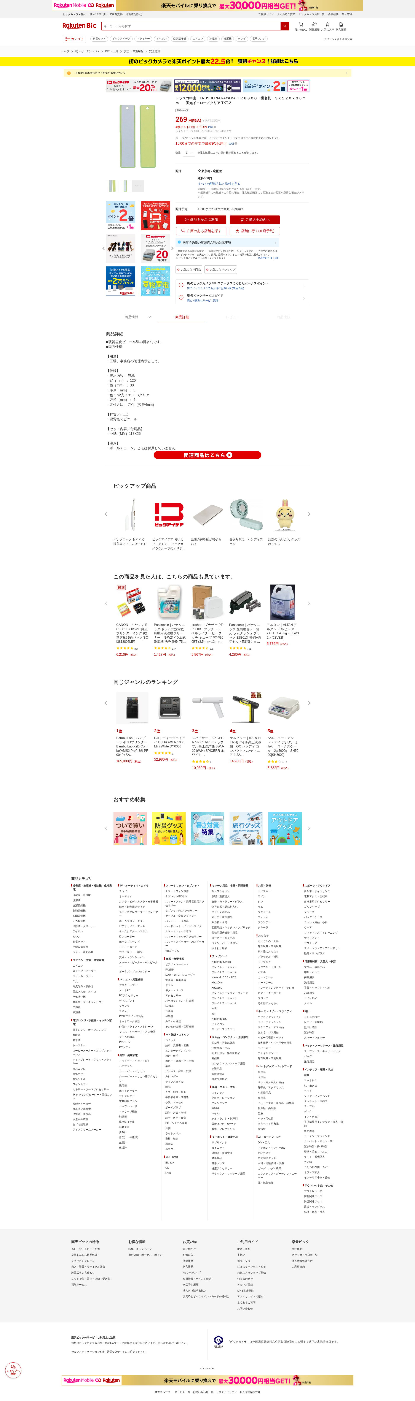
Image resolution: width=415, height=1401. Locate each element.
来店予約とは (265, 257)
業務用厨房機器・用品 (225, 932)
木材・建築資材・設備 (271, 1163)
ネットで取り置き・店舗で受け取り (92, 1278)
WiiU (214, 1008)
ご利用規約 (298, 1266)
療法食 (262, 1128)
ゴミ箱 (308, 1162)
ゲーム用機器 (127, 1036)
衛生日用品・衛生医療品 (226, 1053)
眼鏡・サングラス (314, 953)
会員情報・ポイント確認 (197, 1278)
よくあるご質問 (286, 14)
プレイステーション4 (224, 972)
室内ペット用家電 (268, 1123)
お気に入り (189, 1254)
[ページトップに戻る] (408, 870)
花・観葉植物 (265, 1182)
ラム (260, 906)
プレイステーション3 (224, 998)
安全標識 (154, 51)
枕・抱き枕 (310, 1085)
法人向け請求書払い (194, 1290)
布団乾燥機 (79, 915)
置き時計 (309, 1032)
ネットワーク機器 (129, 1021)
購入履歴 (188, 1266)
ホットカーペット (83, 976)
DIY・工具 (111, 51)
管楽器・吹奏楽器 (175, 979)
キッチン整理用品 (222, 917)
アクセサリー (173, 995)
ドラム (169, 985)
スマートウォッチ (314, 1037)
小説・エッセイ (174, 1102)
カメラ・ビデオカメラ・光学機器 (138, 901)
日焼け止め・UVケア (224, 1123)
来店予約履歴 (190, 1284)
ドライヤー (143, 38)
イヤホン (161, 38)
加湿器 (76, 1007)
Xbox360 (217, 987)
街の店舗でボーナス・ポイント (146, 1254)
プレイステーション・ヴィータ (230, 992)
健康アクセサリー (222, 1168)
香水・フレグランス (223, 1128)
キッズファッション (269, 1016)
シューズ (309, 911)
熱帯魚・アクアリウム (271, 1087)
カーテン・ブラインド (317, 1136)
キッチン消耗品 (221, 911)
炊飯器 (76, 1035)
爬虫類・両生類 (267, 1108)
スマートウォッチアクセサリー (183, 936)
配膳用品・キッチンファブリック (231, 927)
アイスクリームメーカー (87, 1129)
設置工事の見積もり (83, 1272)
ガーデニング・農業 (269, 1168)
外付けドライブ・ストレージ (136, 1026)
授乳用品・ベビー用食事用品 (275, 1042)
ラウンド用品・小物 (315, 922)
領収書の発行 (245, 1278)
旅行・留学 (171, 1055)
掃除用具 (309, 977)
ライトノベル (173, 1133)
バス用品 (309, 992)
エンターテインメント (178, 1050)
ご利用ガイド (266, 14)
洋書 (168, 1128)
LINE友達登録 (245, 1290)
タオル (308, 1003)
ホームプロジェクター (132, 921)
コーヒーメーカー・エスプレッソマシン (92, 1052)
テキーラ (263, 927)
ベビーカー (264, 1048)
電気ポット (79, 1073)
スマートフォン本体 (177, 891)
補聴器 (123, 1116)
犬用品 (262, 1077)
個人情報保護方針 (302, 1260)
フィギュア (264, 961)
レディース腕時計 (314, 1022)
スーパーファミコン (223, 1029)
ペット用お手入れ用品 (271, 1082)
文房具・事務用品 (314, 967)
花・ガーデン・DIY (87, 51)
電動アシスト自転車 (315, 896)
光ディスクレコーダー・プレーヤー (138, 913)
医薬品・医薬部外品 (223, 1042)
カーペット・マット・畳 (318, 1141)
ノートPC (125, 990)
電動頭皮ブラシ (128, 1101)
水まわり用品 (219, 948)
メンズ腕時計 (312, 1016)
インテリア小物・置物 (317, 1177)
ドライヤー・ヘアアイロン (134, 1060)
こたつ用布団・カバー (317, 1167)
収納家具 (309, 1130)
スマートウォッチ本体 (178, 931)
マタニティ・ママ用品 (271, 1027)
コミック (170, 1040)
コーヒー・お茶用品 (223, 937)
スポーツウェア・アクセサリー (322, 948)
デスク (308, 1111)
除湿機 (76, 1012)
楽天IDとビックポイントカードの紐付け (206, 1296)
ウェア (308, 927)
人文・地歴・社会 (175, 1092)
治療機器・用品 (221, 1048)
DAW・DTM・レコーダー (180, 974)
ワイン (262, 896)
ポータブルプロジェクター (134, 971)
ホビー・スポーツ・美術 (179, 1060)
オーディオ (125, 896)
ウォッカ (263, 917)
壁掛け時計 (310, 1027)
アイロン (78, 931)
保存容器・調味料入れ (225, 906)
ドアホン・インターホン (272, 1147)
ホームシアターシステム (133, 931)
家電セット (99, 38)
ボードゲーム (265, 982)
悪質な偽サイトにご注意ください (126, 1351)
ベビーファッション (269, 1022)
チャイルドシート (268, 1053)
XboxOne (217, 982)
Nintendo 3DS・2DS (224, 977)
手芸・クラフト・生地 (317, 987)
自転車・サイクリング (317, 891)
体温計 (123, 1147)
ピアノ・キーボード (177, 964)
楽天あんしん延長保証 (84, 1254)
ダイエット (218, 1147)
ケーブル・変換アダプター (180, 915)
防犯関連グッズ (313, 1196)
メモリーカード (128, 946)
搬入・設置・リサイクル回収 (88, 1266)
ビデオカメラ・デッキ (132, 926)
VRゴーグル (172, 950)
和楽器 (169, 1016)
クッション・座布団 (315, 1101)
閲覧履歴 (188, 1260)
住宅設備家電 (80, 946)
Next (313, 86)
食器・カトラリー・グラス (227, 901)
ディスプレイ (127, 1000)
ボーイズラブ (173, 1107)
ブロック (263, 998)
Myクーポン (190, 1272)
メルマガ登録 (245, 1284)
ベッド (308, 1090)
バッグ (308, 1056)
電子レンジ (258, 38)
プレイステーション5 (224, 967)
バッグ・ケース (313, 917)
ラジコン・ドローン (269, 967)
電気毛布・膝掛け (83, 986)
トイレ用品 (310, 998)
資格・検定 (171, 1138)
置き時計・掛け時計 (315, 1146)
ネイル (215, 1113)
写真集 (169, 1143)
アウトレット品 (313, 1191)
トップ (65, 51)
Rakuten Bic (79, 26)
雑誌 (168, 1086)
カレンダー (171, 1076)
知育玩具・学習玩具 (269, 946)
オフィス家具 (312, 1172)
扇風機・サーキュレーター (88, 1002)
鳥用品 (262, 1097)
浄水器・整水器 (82, 1114)
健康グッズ (218, 1163)
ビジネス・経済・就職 (178, 1071)
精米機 (76, 1040)
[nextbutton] (308, 514)
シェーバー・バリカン (132, 1071)
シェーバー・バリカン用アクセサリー (138, 1078)
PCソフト (125, 1047)
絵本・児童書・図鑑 (177, 1045)
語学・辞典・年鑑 (175, 1112)
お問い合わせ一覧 (203, 1392)
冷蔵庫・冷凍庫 (82, 895)
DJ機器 (169, 1005)
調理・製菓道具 (221, 896)
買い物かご (189, 1249)
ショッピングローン (83, 1260)
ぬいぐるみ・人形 (268, 941)
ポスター (170, 1149)
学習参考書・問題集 (177, 1097)
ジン (260, 901)
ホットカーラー (128, 1090)
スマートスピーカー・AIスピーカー (138, 964)
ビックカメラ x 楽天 (74, 14)
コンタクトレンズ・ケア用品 (228, 1063)
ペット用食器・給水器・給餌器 (276, 1103)
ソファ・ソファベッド (317, 1095)
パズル (262, 972)
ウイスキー (264, 891)
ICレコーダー (127, 936)
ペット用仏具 (265, 1118)
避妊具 (215, 1058)
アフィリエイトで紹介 (250, 1296)
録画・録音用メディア (132, 906)
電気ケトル (79, 1079)
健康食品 (217, 1158)
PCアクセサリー (128, 995)
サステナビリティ (226, 1392)
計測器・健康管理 (222, 1152)
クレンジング (219, 1103)
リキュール (264, 911)
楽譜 (168, 1066)
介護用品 (217, 1068)
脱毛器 (123, 1085)
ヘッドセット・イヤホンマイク (183, 926)
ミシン (76, 936)
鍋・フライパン (221, 891)
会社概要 (333, 14)
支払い (241, 1254)
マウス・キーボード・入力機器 (137, 1031)
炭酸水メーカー (82, 1103)
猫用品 (262, 1071)
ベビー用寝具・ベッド (271, 1037)
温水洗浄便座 (127, 1121)
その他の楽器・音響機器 (179, 1026)
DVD (168, 1173)
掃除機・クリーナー (84, 926)
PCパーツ (125, 1042)
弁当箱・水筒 (219, 922)
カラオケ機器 (173, 1021)
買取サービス (79, 1284)
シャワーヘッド (128, 1106)
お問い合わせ (245, 1308)
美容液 (215, 1108)
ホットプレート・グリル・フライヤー (92, 1061)
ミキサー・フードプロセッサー (91, 1089)
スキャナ (124, 1011)
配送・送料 (243, 1249)
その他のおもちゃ (268, 1003)
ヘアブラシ (125, 1066)
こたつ (76, 981)
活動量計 (124, 1127)
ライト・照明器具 (83, 952)
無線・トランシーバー (132, 957)
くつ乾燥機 (79, 921)
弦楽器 (169, 1011)
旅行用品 (309, 1061)
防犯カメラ (264, 1152)
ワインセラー (80, 1084)
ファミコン (218, 1024)
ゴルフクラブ (312, 906)
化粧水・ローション (223, 1097)
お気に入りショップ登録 (251, 1272)
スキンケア (218, 1092)
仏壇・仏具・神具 (314, 1211)
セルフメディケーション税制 (88, 1351)
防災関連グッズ (267, 1158)
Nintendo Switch (221, 961)
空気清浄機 (179, 38)
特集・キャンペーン (140, 1249)
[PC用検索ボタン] (285, 26)
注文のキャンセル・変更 (251, 1266)
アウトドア (310, 943)
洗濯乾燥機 (79, 905)
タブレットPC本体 (176, 896)
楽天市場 (347, 14)
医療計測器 (218, 1073)
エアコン (198, 38)
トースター (79, 1045)
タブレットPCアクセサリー (181, 910)
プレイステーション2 (224, 1003)
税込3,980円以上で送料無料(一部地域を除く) (116, 14)
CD (167, 1167)
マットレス (310, 1080)
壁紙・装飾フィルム (315, 1151)
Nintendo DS (219, 1018)
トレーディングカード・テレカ (276, 987)
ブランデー (264, 922)
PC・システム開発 (176, 1123)
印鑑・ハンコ (312, 972)
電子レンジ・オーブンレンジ (89, 1029)
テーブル (309, 1106)
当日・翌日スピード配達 (85, 1249)
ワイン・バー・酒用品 (225, 943)
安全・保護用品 (134, 51)
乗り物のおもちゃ (268, 951)
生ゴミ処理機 (80, 1124)
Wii (213, 1013)
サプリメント (219, 1142)
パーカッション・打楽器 (179, 1000)
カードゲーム (265, 977)
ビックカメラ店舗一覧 (312, 14)
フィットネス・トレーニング (321, 932)
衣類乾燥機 (79, 910)
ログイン (329, 39)
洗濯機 (227, 38)
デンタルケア (127, 1095)
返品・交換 (243, 1260)
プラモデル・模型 (268, 956)
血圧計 (123, 1142)
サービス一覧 (182, 1392)
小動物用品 (264, 1092)
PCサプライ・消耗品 (131, 1016)
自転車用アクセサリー (317, 901)
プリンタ (124, 1005)
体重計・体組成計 (129, 1137)
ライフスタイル (174, 1081)
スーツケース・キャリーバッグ (322, 1051)
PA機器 (169, 969)
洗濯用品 (309, 982)
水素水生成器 (80, 1119)
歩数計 (123, 1132)
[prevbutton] (106, 514)
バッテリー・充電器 (177, 921)
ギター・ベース (174, 990)
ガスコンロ (79, 1068)
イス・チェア (312, 1116)
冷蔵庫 (213, 38)
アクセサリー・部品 (130, 952)
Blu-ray (169, 1162)
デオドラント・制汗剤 (225, 1118)
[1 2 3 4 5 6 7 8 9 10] (189, 153)
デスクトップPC (128, 985)
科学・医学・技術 (175, 1117)
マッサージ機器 (128, 1111)
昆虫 (260, 1113)
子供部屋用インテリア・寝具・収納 (323, 1123)
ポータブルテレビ (129, 941)
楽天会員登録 (344, 39)
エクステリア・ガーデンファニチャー (277, 1175)
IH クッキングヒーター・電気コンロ (92, 1096)
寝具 (306, 1075)
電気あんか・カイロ (84, 991)
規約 (277, 257)
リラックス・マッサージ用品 (228, 1173)
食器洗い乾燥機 (82, 1108)
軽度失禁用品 (219, 1079)
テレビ (242, 38)
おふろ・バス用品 (268, 1032)
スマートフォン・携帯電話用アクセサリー (184, 903)
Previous (101, 86)
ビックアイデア (121, 38)
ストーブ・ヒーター (84, 970)
